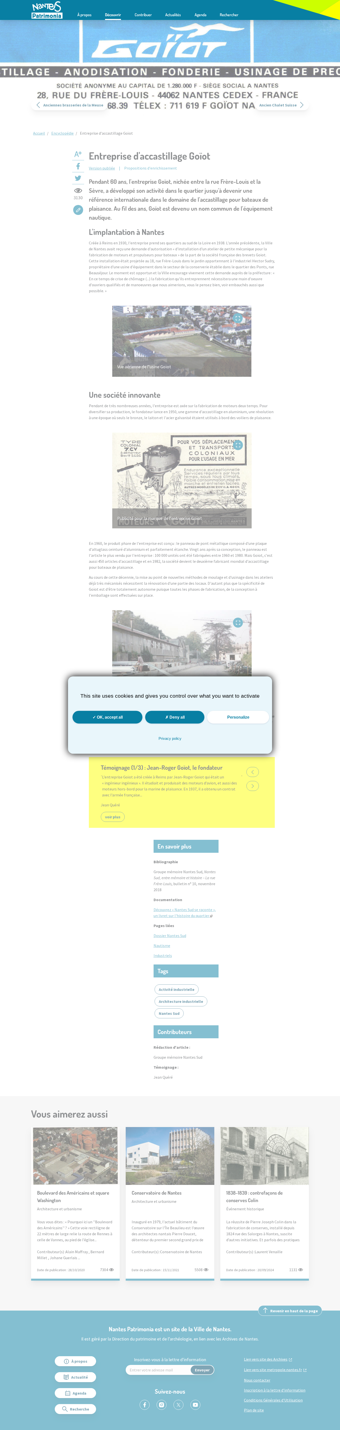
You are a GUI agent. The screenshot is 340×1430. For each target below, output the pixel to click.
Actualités (173, 14)
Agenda (200, 14)
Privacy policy (170, 738)
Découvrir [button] (113, 14)
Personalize (238, 717)
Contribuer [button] (143, 14)
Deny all (177, 717)
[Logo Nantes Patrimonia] (47, 9)
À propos (84, 14)
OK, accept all (109, 717)
